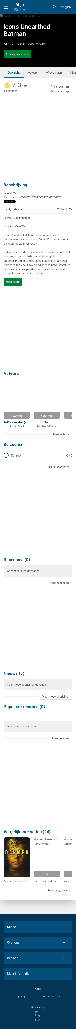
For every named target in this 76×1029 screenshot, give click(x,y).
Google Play (53, 996)
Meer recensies (59, 582)
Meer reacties (60, 738)
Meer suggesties (58, 890)
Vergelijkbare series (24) (27, 831)
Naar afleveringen (58, 467)
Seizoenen (14, 444)
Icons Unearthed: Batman (28, 30)
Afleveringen (54, 72)
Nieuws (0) (14, 673)
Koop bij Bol (12, 281)
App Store (26, 996)
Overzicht (14, 72)
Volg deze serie (19, 54)
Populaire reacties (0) (24, 706)
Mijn (19, 7)
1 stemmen (10, 90)
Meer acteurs (61, 434)
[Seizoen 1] (38, 455)
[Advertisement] (38, 135)
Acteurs (33, 72)
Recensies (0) (17, 559)
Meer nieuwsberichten (55, 696)
